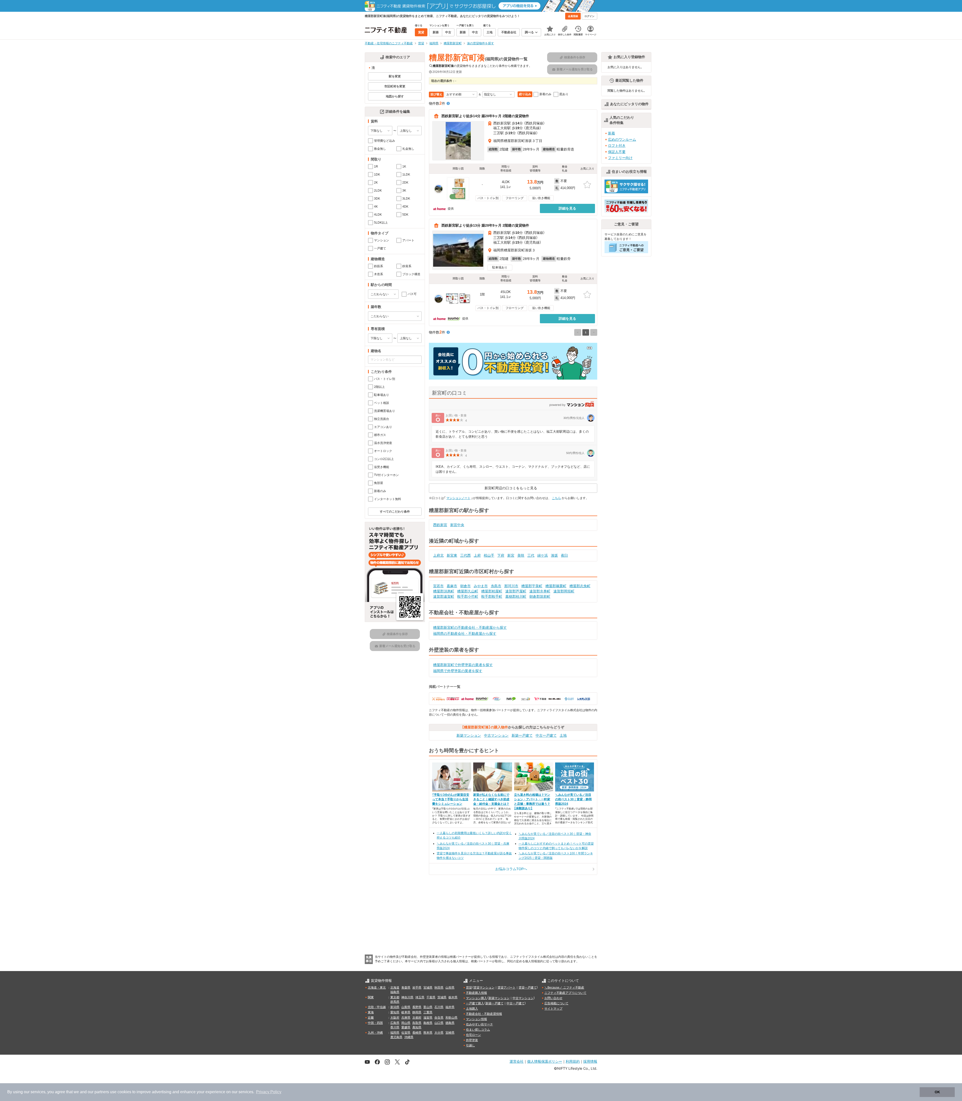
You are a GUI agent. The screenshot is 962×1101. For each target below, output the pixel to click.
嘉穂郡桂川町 (515, 596)
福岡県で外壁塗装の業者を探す (457, 671)
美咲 (520, 555)
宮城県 (427, 987)
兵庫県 (405, 1017)
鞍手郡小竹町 (467, 596)
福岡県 (394, 1032)
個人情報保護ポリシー (544, 1061)
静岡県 (416, 1012)
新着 (611, 133)
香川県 (394, 1027)
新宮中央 (457, 525)
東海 (371, 1012)
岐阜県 (405, 1012)
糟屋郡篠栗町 (555, 586)
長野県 (416, 1007)
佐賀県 (405, 1032)
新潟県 (394, 1007)
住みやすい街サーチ (479, 1024)
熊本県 (427, 1032)
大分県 (438, 1032)
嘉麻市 (452, 586)
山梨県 (405, 1007)
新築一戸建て (522, 735)
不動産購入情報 (476, 993)
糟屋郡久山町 (467, 591)
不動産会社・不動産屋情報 (484, 1014)
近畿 (371, 1017)
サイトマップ (553, 1008)
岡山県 (405, 1023)
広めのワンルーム (622, 139)
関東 (371, 997)
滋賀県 (427, 1017)
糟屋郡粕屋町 (491, 591)
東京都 (394, 997)
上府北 (438, 555)
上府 (477, 555)
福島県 (394, 992)
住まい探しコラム (478, 1029)
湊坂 (554, 555)
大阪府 (394, 1017)
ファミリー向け (620, 158)
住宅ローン (473, 1035)
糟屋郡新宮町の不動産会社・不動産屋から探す (470, 627)
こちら (556, 498)
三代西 (465, 555)
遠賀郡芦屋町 (515, 591)
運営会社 (517, 1061)
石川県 (438, 1007)
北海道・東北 (377, 987)
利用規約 (573, 1061)
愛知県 (394, 1012)
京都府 (416, 1017)
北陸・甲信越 (377, 1007)
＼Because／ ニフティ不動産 (564, 987)
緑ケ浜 (542, 555)
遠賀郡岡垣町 (563, 591)
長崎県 (416, 1032)
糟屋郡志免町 (579, 586)
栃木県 (452, 997)
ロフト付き (617, 145)
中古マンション (496, 735)
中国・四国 (375, 1023)
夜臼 (564, 555)
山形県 (449, 987)
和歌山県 (451, 1017)
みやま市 (481, 586)
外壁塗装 (472, 1040)
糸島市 (496, 586)
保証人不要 (617, 152)
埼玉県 (419, 997)
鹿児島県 (396, 1037)
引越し (470, 1045)
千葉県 (430, 997)
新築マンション (468, 735)
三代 (530, 555)
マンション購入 (476, 998)
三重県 (427, 1012)
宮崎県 (449, 1032)
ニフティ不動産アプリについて (565, 993)
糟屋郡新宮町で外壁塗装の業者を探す (463, 665)
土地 (563, 735)
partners (101, 1092)
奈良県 (438, 1017)
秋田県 (438, 987)
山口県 (438, 1023)
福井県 (449, 1007)
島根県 (427, 1023)
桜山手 (489, 555)
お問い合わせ (553, 998)
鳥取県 (416, 1023)
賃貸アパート (507, 987)
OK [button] (937, 1092)
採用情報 (590, 1061)
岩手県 (416, 987)
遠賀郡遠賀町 (443, 596)
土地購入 (472, 1008)
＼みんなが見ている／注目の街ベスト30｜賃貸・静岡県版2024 (573, 799)
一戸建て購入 (475, 1003)
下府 (500, 555)
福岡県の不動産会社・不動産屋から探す (464, 634)
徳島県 (449, 1023)
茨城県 (441, 997)
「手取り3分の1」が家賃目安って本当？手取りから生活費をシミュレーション (450, 799)
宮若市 (438, 586)
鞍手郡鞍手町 (491, 596)
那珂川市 (511, 586)
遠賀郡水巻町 (539, 591)
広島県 (394, 1023)
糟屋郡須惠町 (443, 591)
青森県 (405, 987)
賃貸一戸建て (528, 987)
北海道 (394, 987)
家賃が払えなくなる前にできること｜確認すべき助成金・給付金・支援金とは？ (491, 799)
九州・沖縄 (375, 1032)
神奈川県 (407, 997)
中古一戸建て (546, 735)
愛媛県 (405, 1027)
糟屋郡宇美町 (531, 586)
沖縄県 (408, 1037)
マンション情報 (476, 1019)
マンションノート (458, 498)
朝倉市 (465, 586)
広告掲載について (556, 1003)
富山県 (427, 1007)
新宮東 (452, 555)
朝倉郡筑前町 (539, 596)
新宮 (510, 555)
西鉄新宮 (440, 525)
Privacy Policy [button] (268, 1092)
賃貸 (469, 987)
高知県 (416, 1027)
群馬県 (394, 1002)
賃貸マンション (484, 987)
